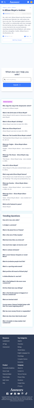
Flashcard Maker (7, 374)
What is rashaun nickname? (11, 250)
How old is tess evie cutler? (11, 220)
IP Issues (20, 386)
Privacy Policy (21, 377)
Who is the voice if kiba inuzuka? (13, 235)
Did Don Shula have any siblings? (13, 288)
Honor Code (6, 371)
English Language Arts (24, 353)
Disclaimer (20, 380)
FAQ (4, 383)
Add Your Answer (17, 40)
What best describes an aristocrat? (13, 240)
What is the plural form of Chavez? (13, 230)
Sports (9, 7)
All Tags (5, 344)
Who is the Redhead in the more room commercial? (14, 282)
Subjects (5, 7)
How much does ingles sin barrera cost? (15, 245)
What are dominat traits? (10, 299)
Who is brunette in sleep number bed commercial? (14, 322)
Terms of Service (22, 374)
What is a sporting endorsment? (12, 266)
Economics (20, 362)
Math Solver (6, 380)
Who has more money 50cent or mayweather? (17, 311)
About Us (20, 368)
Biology (20, 347)
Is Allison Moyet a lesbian (14, 10)
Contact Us (21, 371)
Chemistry (20, 344)
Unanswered (6, 347)
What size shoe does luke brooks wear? (15, 316)
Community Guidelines (8, 368)
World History (21, 350)
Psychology (21, 356)
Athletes (14, 7)
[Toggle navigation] (2, 2)
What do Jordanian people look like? (14, 261)
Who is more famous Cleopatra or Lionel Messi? (15, 255)
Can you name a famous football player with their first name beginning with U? (16, 305)
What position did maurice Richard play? (15, 271)
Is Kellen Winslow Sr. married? (12, 276)
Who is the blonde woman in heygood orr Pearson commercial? (15, 293)
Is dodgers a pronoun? (9, 225)
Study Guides (6, 377)
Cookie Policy (21, 383)
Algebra (20, 341)
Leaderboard (6, 341)
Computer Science (22, 359)
